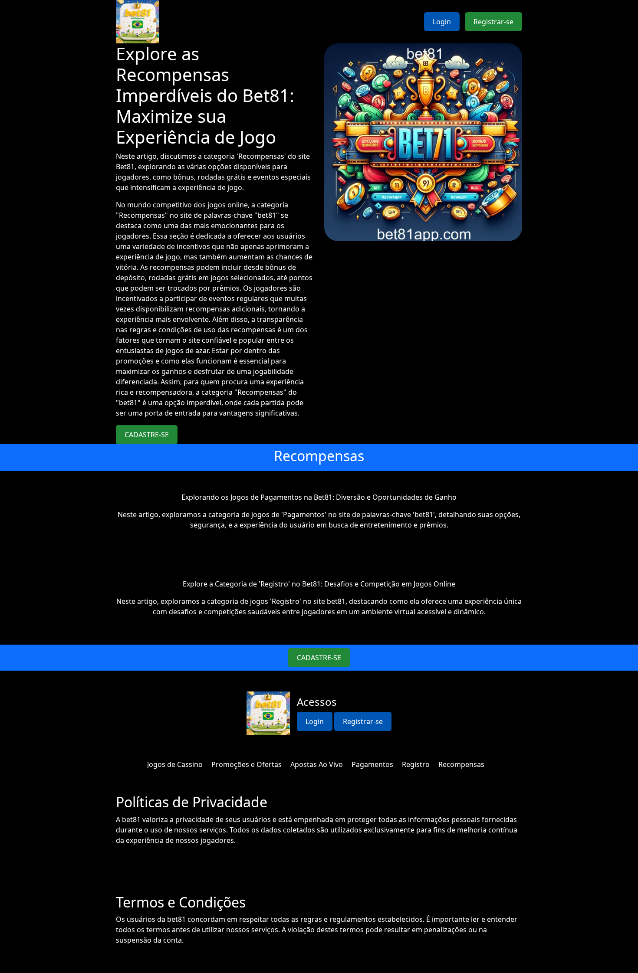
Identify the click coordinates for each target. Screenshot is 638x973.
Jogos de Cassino (175, 764)
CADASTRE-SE (147, 434)
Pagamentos (372, 764)
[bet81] (137, 21)
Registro (416, 764)
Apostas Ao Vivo (316, 764)
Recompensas (461, 764)
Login (442, 21)
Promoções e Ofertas (246, 764)
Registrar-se (493, 21)
